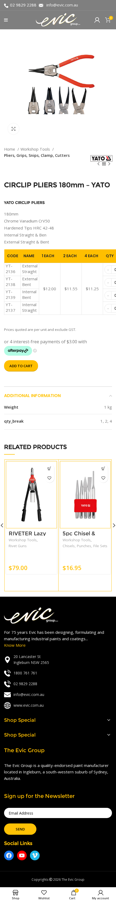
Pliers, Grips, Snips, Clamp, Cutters (37, 155)
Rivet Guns (18, 545)
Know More (15, 645)
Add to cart (21, 365)
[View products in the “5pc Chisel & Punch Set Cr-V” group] (103, 468)
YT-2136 (10, 268)
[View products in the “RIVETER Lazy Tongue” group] (49, 468)
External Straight (29, 268)
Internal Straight (29, 307)
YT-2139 (10, 294)
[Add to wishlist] (49, 478)
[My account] (97, 20)
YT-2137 (10, 307)
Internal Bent (29, 294)
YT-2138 (10, 281)
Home (10, 149)
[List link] (58, 660)
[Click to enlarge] (13, 128)
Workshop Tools (36, 149)
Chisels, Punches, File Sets (85, 545)
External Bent (29, 281)
